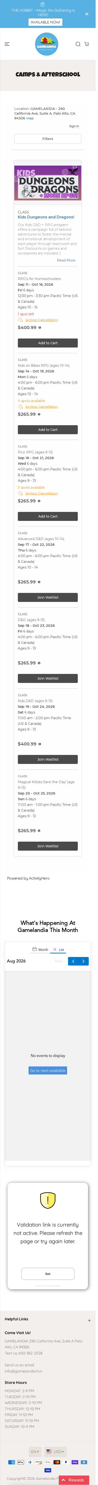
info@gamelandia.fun (23, 1371)
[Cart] (86, 44)
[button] (7, 44)
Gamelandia (45, 1478)
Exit (47, 1282)
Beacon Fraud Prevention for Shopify (48, 1294)
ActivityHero (39, 887)
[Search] (78, 44)
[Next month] (83, 970)
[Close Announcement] (87, 14)
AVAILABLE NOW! (45, 22)
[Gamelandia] (47, 44)
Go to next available (47, 1079)
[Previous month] (73, 970)
